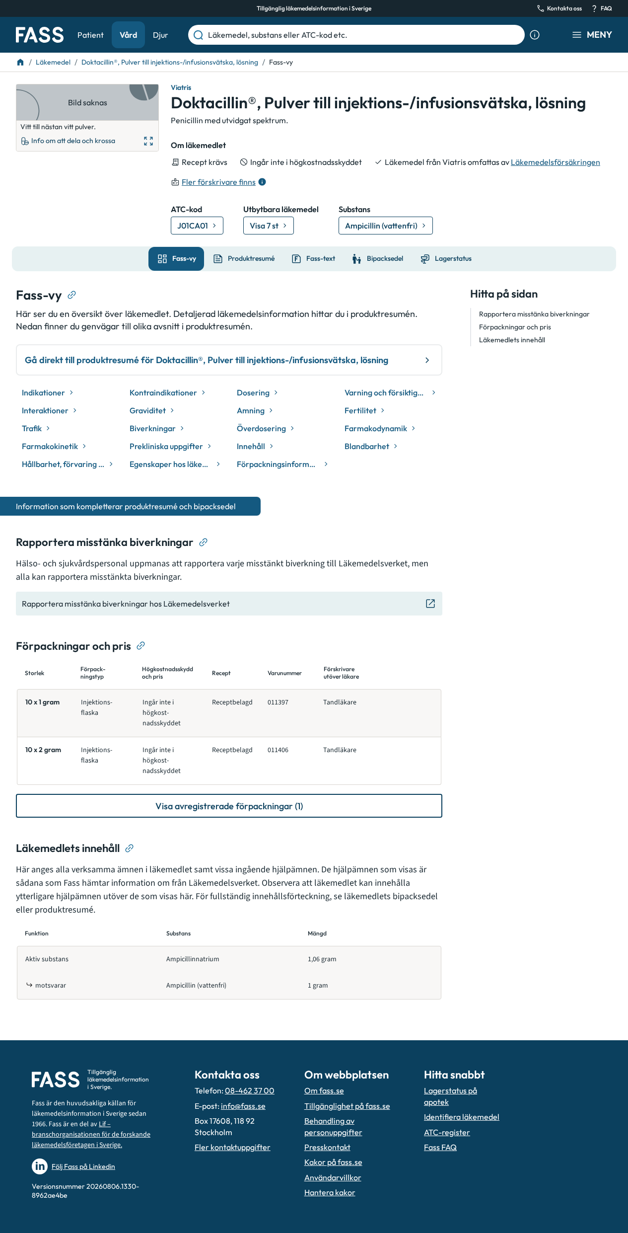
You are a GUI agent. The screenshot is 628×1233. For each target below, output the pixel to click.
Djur (160, 35)
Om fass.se (324, 1090)
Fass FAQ (440, 1147)
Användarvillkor (332, 1177)
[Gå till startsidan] (40, 35)
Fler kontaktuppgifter (233, 1147)
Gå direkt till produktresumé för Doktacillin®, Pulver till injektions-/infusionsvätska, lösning (206, 360)
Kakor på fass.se (333, 1162)
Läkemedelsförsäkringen (555, 162)
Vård (128, 35)
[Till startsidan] (20, 62)
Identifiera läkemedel (461, 1117)
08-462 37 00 (250, 1090)
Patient (90, 35)
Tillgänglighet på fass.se (347, 1106)
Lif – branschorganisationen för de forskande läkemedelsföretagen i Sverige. (91, 1134)
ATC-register (447, 1132)
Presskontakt (327, 1147)
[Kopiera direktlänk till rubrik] (72, 295)
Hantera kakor (329, 1192)
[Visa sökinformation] (535, 35)
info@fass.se (243, 1106)
